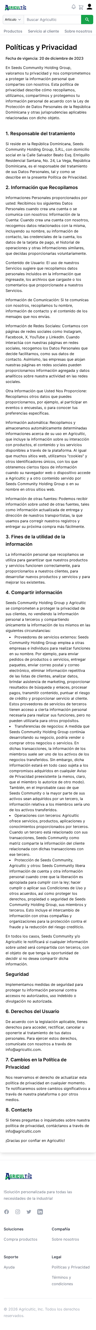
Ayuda (9, 1267)
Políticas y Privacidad (71, 1267)
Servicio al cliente (43, 31)
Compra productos (20, 1239)
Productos (13, 31)
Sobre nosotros (78, 31)
